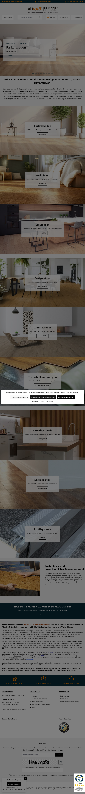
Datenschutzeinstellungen (20, 397)
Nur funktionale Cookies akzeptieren (43, 397)
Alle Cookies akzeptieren (66, 397)
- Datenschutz (49, 401)
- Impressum (36, 401)
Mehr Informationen (72, 392)
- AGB (42, 401)
